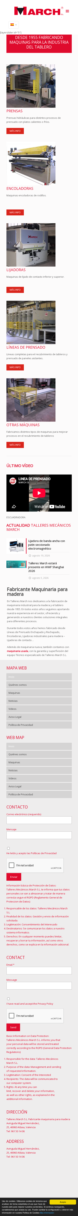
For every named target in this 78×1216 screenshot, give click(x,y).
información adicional (56, 944)
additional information (19, 1099)
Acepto (63, 1202)
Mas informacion (47, 1212)
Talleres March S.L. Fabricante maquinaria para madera (38, 1119)
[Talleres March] (39, 10)
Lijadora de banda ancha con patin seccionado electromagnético (46, 544)
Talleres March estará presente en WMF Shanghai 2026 (46, 567)
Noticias (13, 701)
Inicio (11, 676)
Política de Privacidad (21, 725)
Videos (12, 709)
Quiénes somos (18, 684)
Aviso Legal (15, 717)
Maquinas (14, 693)
